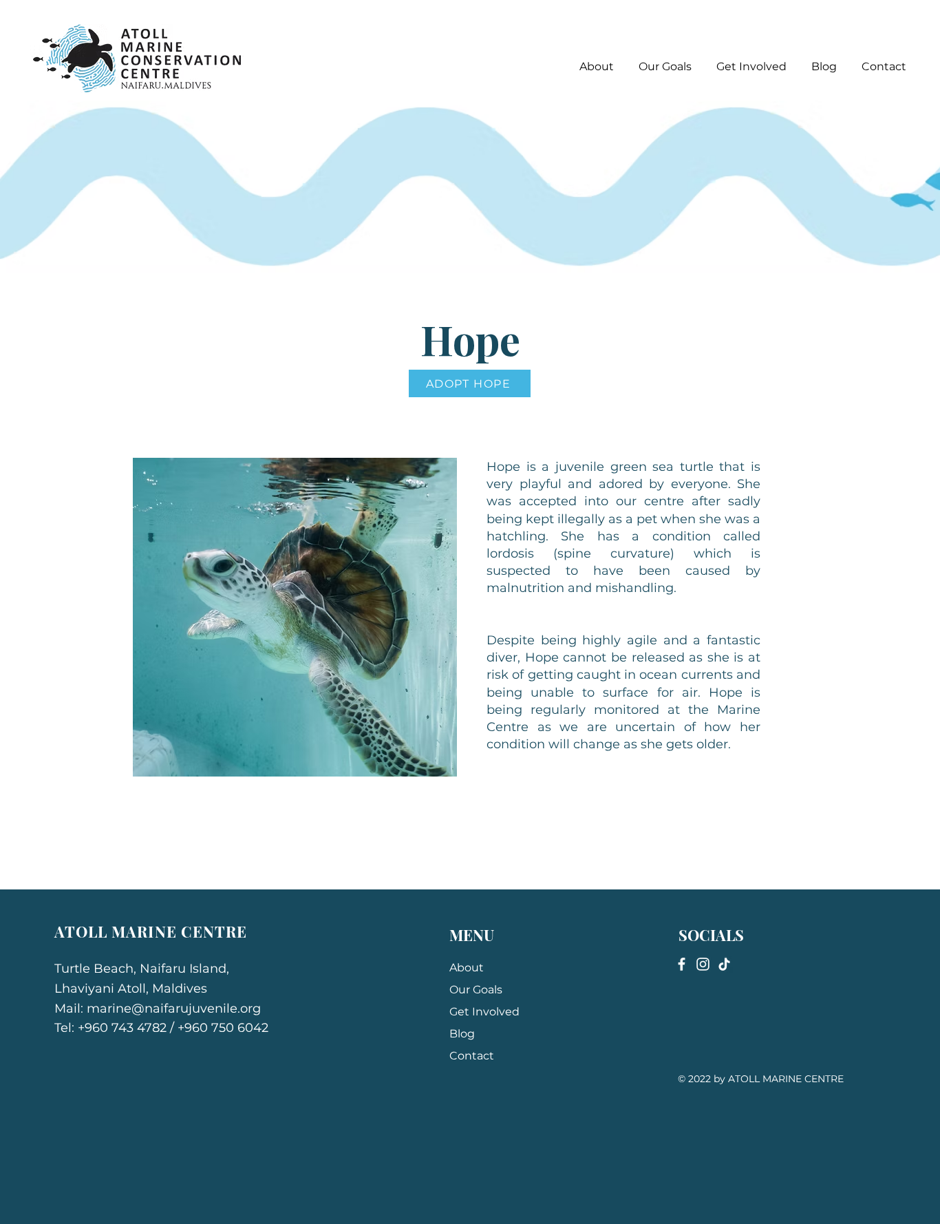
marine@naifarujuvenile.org (174, 1008)
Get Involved (484, 1011)
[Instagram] (703, 964)
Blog (462, 1033)
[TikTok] (724, 964)
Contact (471, 1055)
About (466, 967)
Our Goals (475, 989)
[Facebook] (681, 964)
